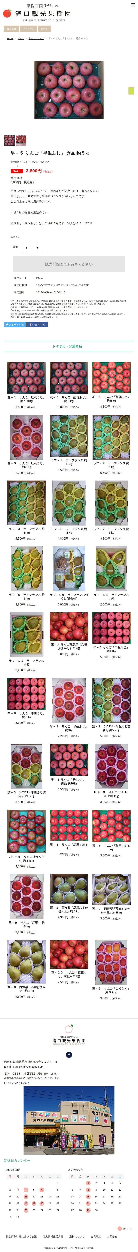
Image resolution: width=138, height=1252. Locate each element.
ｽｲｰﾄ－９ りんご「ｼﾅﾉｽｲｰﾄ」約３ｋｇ (111, 794)
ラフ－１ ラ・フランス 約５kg (69, 462)
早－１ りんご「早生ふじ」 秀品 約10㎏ (69, 781)
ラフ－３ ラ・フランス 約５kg (27, 530)
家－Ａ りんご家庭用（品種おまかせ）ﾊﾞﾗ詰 (69, 646)
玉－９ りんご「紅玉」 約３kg (27, 924)
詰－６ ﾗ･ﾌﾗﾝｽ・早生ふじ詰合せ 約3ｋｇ (27, 794)
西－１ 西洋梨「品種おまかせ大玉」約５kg (69, 909)
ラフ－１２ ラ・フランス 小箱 (26, 662)
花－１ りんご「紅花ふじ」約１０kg (27, 399)
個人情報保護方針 (53, 1236)
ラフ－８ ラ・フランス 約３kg (27, 596)
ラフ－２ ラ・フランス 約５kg (111, 465)
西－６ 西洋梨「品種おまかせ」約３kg (27, 989)
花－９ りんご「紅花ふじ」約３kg (27, 465)
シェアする (38, 324)
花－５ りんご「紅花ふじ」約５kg (69, 399)
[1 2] (32, 248)
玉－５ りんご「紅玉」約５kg (69, 846)
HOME (10, 38)
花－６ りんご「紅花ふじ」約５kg (111, 398)
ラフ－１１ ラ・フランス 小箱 (111, 596)
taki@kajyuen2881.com (29, 1066)
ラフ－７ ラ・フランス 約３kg (111, 531)
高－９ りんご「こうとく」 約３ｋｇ (111, 990)
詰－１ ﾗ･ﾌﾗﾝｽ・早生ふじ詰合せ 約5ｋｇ (111, 728)
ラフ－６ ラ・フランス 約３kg (69, 531)
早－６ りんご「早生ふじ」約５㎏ (27, 715)
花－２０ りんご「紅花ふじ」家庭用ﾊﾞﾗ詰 (69, 974)
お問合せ (112, 1236)
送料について (77, 1236)
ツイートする (16, 324)
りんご (21, 38)
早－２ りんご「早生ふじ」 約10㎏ (111, 649)
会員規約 (96, 1236)
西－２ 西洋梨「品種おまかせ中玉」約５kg (111, 910)
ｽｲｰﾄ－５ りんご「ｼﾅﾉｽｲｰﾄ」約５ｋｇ (26, 858)
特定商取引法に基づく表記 (21, 1236)
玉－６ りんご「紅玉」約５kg (111, 847)
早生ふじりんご (36, 38)
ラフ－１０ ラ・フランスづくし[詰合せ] (69, 596)
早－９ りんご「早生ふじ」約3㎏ (69, 728)
